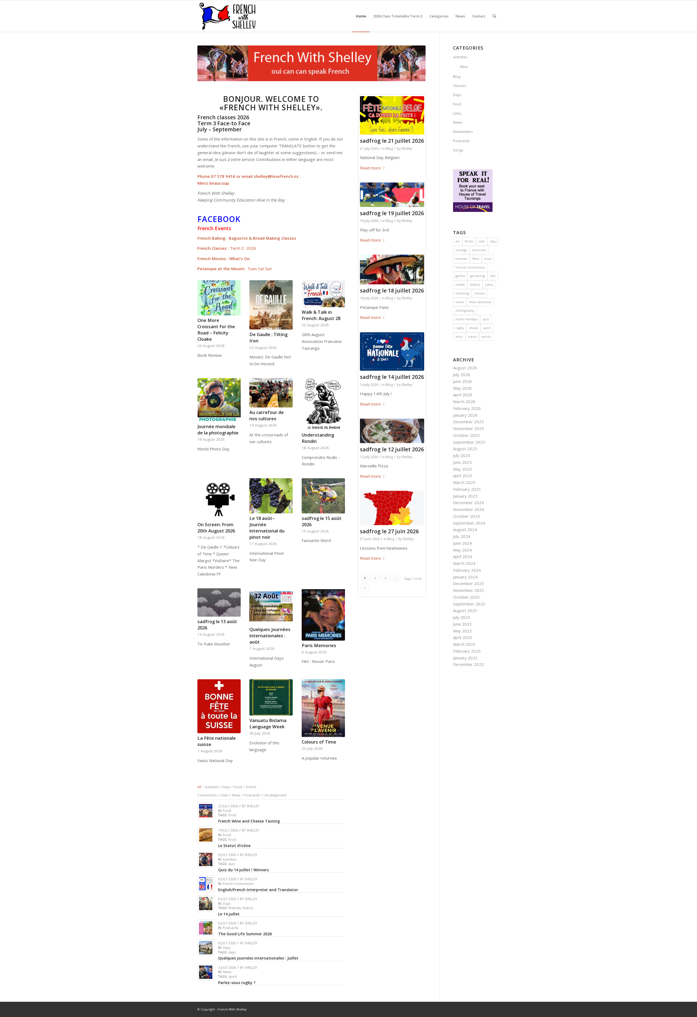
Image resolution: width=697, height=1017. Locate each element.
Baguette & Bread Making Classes (262, 238)
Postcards (230, 927)
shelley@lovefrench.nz (276, 176)
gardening (477, 276)
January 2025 (465, 496)
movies (479, 293)
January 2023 (465, 657)
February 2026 (467, 408)
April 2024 (462, 556)
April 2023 (462, 637)
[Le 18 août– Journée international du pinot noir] (271, 495)
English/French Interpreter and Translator (258, 889)
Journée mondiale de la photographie (218, 429)
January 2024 (465, 577)
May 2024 (462, 550)
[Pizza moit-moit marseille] (392, 431)
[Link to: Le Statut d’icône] (205, 835)
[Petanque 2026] (392, 269)
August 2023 (465, 610)
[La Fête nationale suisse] (219, 706)
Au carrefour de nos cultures (266, 415)
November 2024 (468, 509)
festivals (234, 908)
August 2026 (465, 367)
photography (465, 310)
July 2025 (461, 455)
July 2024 (461, 536)
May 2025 (462, 469)
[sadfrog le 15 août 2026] (323, 495)
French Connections (238, 883)
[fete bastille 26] (392, 351)
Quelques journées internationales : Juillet (258, 958)
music (460, 302)
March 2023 (464, 644)
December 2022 (468, 664)
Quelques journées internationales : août (270, 635)
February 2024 (467, 570)
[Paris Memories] (323, 614)
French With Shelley (232, 1009)
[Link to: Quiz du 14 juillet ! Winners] (205, 859)
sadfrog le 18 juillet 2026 (392, 290)
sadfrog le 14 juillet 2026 (392, 376)
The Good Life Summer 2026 (245, 933)
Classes (459, 85)
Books (469, 241)
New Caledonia (480, 302)
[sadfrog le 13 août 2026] (219, 602)
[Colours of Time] (323, 708)
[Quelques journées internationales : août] (271, 606)
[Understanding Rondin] (323, 404)
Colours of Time (319, 742)
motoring (462, 293)
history (248, 908)
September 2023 (469, 604)
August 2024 (465, 529)
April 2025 (462, 475)
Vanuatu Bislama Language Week (267, 723)
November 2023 (468, 590)
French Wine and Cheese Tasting (249, 821)
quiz (231, 863)
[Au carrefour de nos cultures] (271, 393)
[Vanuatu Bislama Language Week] (271, 697)
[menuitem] (361, 16)
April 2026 (462, 394)
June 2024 (462, 543)
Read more (370, 167)
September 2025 (469, 442)
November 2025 (468, 428)
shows (473, 328)
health (460, 284)
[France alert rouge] (392, 508)
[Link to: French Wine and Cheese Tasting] (205, 810)
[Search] (494, 16)
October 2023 (466, 597)
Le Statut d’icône (234, 845)
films (475, 259)
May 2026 (462, 388)
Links (457, 113)
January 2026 (465, 415)
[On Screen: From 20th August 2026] (219, 499)
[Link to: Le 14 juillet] (205, 903)
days (232, 952)
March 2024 (464, 563)
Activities (229, 859)
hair (493, 276)
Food (227, 810)
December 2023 (468, 583)
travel (472, 336)
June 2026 (462, 381)
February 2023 (467, 651)
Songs (458, 150)
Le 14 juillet (229, 913)
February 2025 (467, 489)
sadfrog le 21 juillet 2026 (392, 140)
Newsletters (463, 131)
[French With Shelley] (228, 16)
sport (232, 976)
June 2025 (462, 462)
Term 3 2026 (243, 248)
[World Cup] (392, 194)
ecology (461, 250)
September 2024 (469, 523)
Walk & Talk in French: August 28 (321, 315)
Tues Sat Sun (259, 268)
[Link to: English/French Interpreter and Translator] (205, 883)
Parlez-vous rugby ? (236, 982)
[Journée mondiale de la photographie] (219, 400)
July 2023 (461, 617)
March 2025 (464, 482)
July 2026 (461, 374)
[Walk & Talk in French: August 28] (323, 293)
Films (464, 66)
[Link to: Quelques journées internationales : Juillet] (205, 947)
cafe (482, 241)
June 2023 (462, 624)
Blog (389, 148)
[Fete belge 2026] (392, 115)
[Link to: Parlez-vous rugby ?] (205, 972)
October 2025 (466, 435)
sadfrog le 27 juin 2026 (389, 531)
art (458, 241)
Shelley (253, 806)
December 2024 (468, 502)
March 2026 (464, 401)
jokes (489, 284)
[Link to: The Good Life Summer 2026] (205, 927)
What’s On (239, 258)
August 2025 (465, 448)
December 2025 (468, 421)
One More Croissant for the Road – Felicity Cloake (216, 329)
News (227, 972)
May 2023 (462, 631)
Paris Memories (319, 645)
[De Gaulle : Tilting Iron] (271, 305)
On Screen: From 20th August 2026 (216, 527)
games (460, 276)
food (232, 815)
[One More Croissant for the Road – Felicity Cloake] (219, 297)
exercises (479, 250)
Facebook (218, 219)
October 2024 (466, 516)
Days (226, 903)
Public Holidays (467, 319)
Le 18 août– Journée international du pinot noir (267, 527)
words (486, 336)
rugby (460, 328)
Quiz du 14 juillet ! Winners (243, 869)
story (459, 336)
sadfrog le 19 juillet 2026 (392, 213)
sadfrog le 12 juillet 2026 (392, 449)
